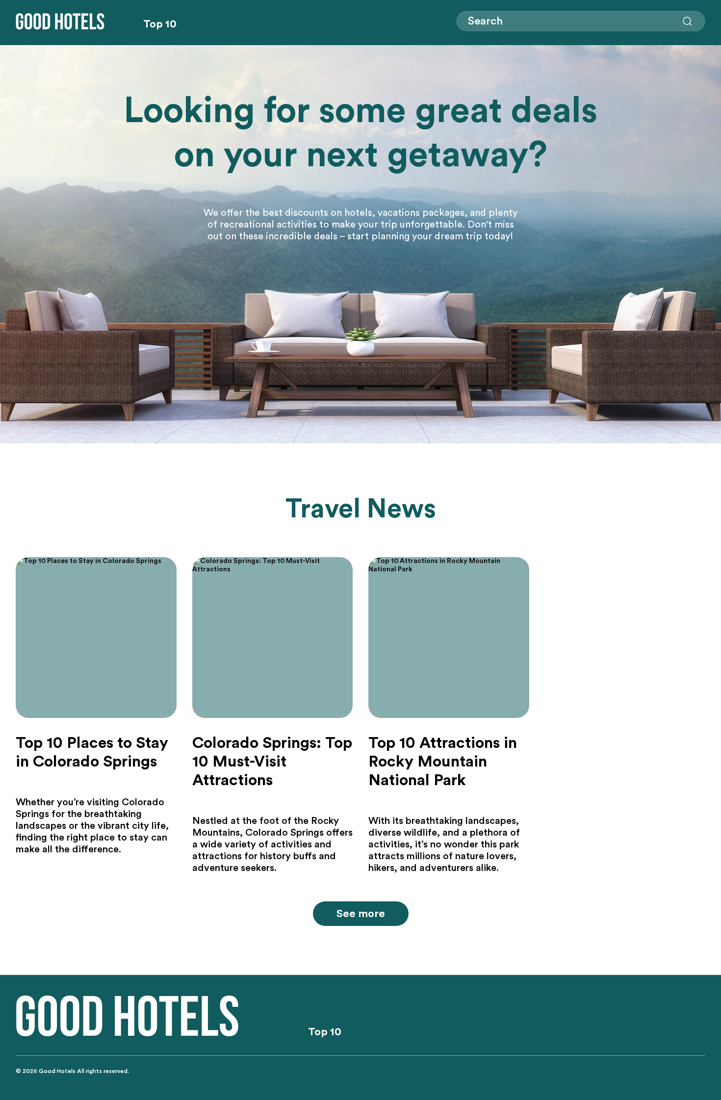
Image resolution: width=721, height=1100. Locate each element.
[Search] (687, 21)
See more (360, 913)
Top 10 (160, 24)
